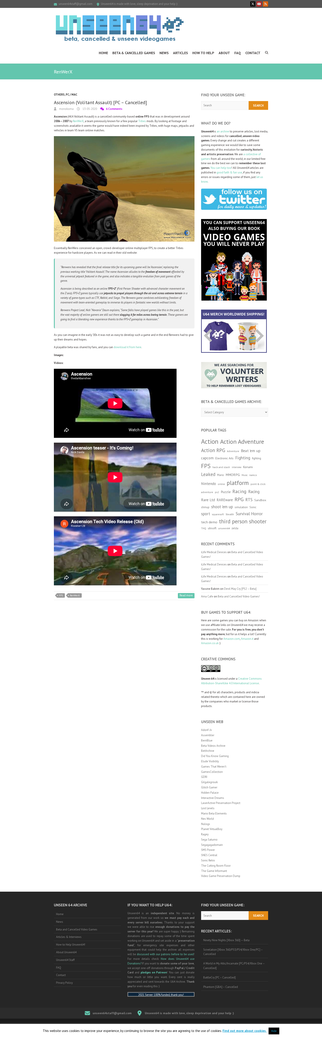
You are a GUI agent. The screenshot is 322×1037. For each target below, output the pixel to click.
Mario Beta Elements (214, 813)
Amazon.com (231, 639)
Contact (252, 53)
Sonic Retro (208, 860)
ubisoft (212, 528)
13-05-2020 (89, 109)
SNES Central (209, 855)
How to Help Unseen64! (70, 944)
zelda (235, 528)
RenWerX (78, 121)
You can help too (221, 168)
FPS (61, 595)
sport (205, 513)
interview (236, 467)
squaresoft (218, 514)
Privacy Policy (64, 983)
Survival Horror (249, 513)
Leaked (208, 474)
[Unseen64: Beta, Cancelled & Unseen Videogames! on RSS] (265, 4)
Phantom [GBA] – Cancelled (220, 987)
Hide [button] (274, 1031)
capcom (207, 458)
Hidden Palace (210, 793)
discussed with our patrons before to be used (165, 954)
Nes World (207, 819)
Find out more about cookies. (245, 1031)
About (224, 53)
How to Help (203, 53)
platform (238, 482)
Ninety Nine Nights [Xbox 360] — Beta (226, 940)
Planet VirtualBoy (211, 829)
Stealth (230, 514)
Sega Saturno (209, 839)
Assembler (207, 735)
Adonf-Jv (206, 730)
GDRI (204, 777)
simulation (241, 507)
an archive (223, 131)
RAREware (225, 499)
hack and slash (221, 467)
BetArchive (207, 751)
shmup (205, 507)
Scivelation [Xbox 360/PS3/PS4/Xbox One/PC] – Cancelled (233, 952)
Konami (248, 467)
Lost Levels (207, 808)
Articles (180, 53)
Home (103, 53)
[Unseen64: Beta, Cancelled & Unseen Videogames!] (119, 28)
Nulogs (205, 824)
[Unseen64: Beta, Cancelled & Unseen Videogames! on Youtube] (259, 4)
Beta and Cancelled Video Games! (239, 596)
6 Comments (114, 109)
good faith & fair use (229, 172)
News (164, 53)
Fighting (242, 457)
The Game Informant (214, 871)
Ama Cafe (207, 596)
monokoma (66, 109)
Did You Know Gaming (215, 756)
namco (253, 475)
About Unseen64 (66, 952)
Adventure (233, 451)
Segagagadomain (212, 845)
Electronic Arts (224, 458)
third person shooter (243, 521)
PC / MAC (71, 94)
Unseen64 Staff (65, 960)
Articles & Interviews (68, 937)
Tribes (142, 121)
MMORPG (233, 474)
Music (245, 475)
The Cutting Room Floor (216, 866)
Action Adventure (242, 441)
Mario (220, 475)
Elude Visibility (210, 761)
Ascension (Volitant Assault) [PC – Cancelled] (100, 102)
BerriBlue (206, 740)
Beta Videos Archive (213, 746)
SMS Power (208, 850)
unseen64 (224, 528)
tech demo (209, 522)
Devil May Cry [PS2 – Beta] (240, 589)
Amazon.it (247, 639)
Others (59, 94)
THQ (203, 528)
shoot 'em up (222, 506)
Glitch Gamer (209, 787)
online (221, 484)
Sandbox (260, 500)
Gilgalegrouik (209, 782)
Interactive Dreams (212, 798)
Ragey (205, 834)
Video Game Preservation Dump (220, 876)
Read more (186, 595)
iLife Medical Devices (214, 552)
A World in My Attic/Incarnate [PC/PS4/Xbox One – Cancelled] (234, 966)
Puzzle (226, 492)
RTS (249, 499)
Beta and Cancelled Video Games (76, 929)
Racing (239, 491)
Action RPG (213, 450)
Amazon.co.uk (210, 643)
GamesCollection (212, 772)
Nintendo (208, 483)
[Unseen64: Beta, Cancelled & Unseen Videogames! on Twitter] (252, 4)
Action (209, 441)
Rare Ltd (208, 499)
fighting (256, 458)
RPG (239, 499)
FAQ (237, 53)
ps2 (217, 492)
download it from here (127, 347)
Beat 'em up (250, 450)
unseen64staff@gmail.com (75, 4)
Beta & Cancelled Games (133, 53)
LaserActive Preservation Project (220, 803)
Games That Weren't (213, 766)
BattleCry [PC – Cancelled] (219, 977)
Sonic (252, 507)
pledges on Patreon (154, 972)
